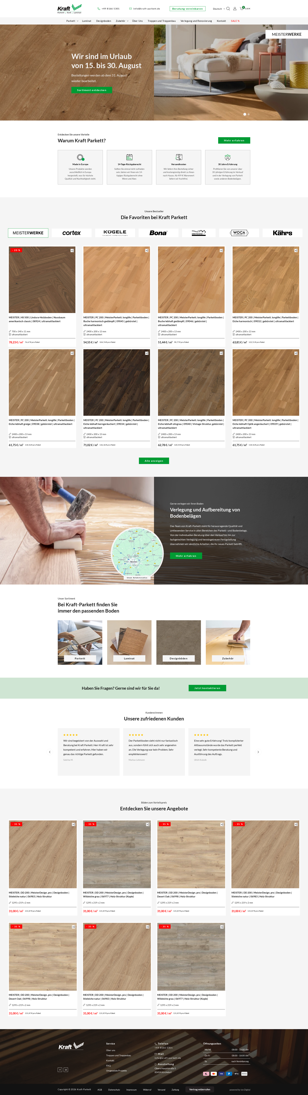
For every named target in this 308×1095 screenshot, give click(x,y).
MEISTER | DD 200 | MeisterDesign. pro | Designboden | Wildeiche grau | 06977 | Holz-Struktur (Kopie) (113, 894)
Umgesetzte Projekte (116, 1070)
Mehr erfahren (234, 140)
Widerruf (147, 1090)
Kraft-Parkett (84, 1089)
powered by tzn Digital (240, 1089)
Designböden (179, 658)
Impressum (131, 1090)
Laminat (129, 658)
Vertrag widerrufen (199, 1089)
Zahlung (175, 1090)
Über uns (110, 1050)
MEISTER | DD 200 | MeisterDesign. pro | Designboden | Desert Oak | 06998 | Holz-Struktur (187, 894)
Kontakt (110, 1060)
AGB (100, 1090)
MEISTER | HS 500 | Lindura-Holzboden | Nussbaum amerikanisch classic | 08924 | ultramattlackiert (37, 319)
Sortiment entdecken (91, 89)
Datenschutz (114, 1090)
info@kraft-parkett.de (168, 1058)
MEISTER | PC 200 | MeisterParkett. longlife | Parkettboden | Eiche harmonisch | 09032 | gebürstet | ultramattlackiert (265, 319)
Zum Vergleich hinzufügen (72, 250)
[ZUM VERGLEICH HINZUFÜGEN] (72, 250)
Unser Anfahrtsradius (137, 578)
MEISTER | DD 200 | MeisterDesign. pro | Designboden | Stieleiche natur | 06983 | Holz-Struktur (39, 894)
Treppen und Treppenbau (118, 1055)
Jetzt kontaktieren (207, 688)
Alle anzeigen (154, 460)
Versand (161, 1090)
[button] (72, 20)
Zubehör (228, 658)
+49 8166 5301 (164, 1047)
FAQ (108, 1065)
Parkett (80, 658)
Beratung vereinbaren (187, 8)
